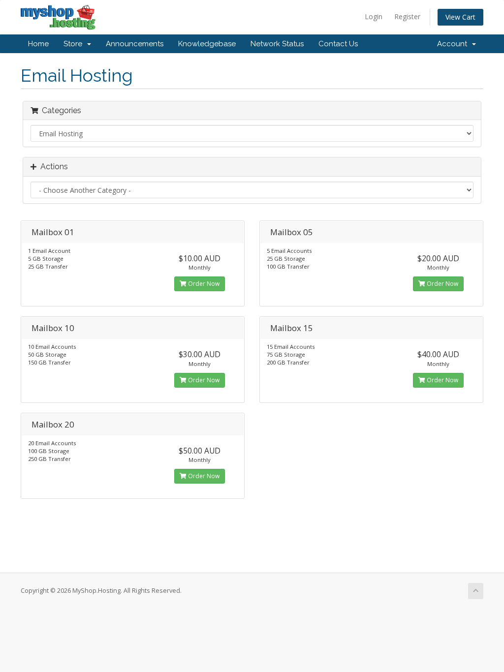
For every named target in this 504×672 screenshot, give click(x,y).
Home (38, 43)
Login (373, 16)
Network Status (277, 43)
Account (454, 43)
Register (407, 16)
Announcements (134, 43)
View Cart (460, 17)
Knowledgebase (207, 43)
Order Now (203, 283)
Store (74, 43)
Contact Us (338, 43)
